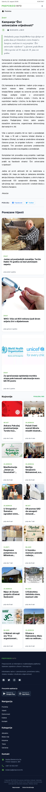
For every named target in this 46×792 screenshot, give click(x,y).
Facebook (18, 203)
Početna (5, 707)
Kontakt (40, 1)
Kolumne (5, 740)
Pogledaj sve (38, 396)
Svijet (6, 423)
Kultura (4, 718)
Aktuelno (5, 733)
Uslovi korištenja (28, 787)
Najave (28, 547)
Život (4, 18)
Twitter (31, 203)
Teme (4, 744)
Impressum (16, 787)
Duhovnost (6, 714)
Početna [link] (8, 11)
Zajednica (29, 423)
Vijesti (6, 547)
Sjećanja (5, 748)
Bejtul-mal (5, 737)
